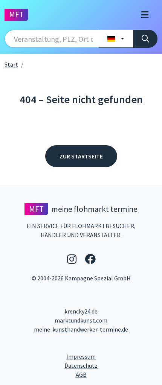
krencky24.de (81, 311)
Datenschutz (110, 365)
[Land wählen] (115, 39)
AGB (116, 374)
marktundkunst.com (81, 320)
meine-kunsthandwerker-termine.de (81, 329)
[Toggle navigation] (144, 15)
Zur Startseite (81, 156)
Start (11, 64)
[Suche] (145, 39)
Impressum (109, 356)
